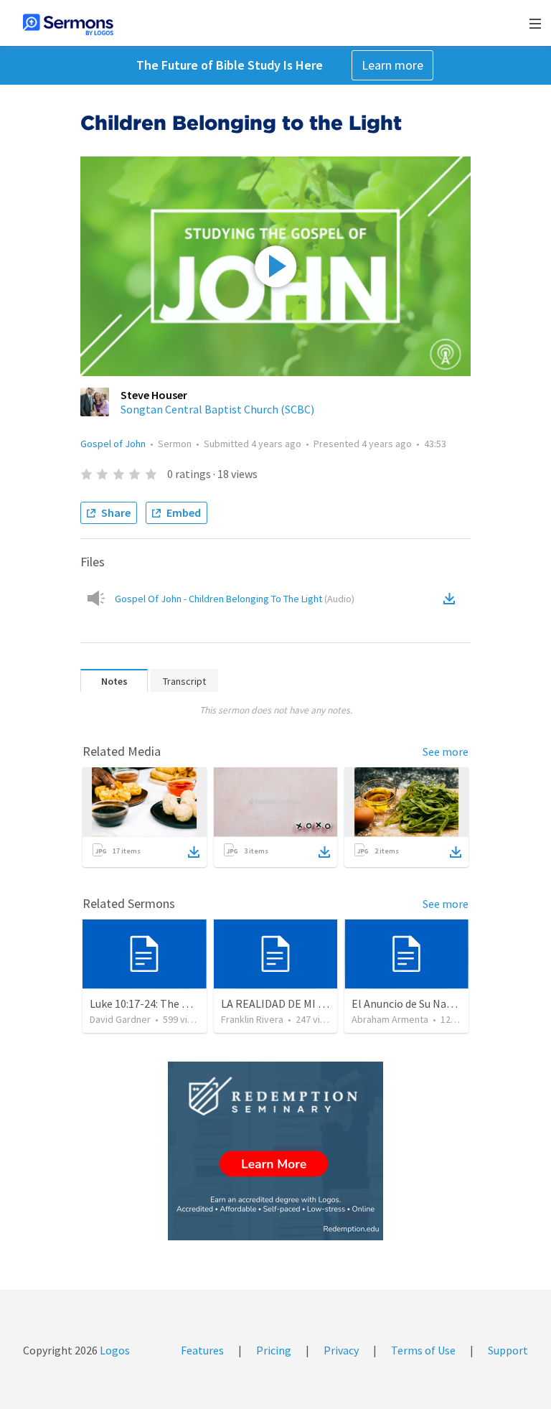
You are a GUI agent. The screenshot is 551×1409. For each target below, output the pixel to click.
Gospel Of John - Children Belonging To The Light (234, 598)
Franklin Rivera (252, 1019)
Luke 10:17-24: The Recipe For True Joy (183, 1003)
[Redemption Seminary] (275, 1151)
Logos (114, 1350)
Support (508, 1350)
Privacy (341, 1350)
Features (202, 1350)
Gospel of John (113, 443)
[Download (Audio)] (452, 598)
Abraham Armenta (390, 1019)
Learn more (392, 65)
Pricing (273, 1350)
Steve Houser (154, 395)
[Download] (193, 852)
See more (445, 751)
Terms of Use (423, 1350)
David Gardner (120, 1019)
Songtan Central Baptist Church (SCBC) (217, 409)
